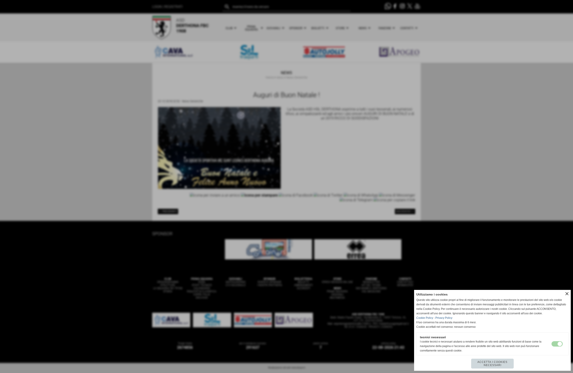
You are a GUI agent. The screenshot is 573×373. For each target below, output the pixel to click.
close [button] (567, 293)
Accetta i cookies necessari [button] (492, 363)
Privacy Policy (443, 317)
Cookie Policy (424, 317)
